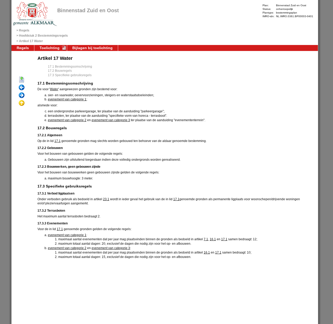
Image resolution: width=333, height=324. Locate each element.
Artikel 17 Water (31, 41)
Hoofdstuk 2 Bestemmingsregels (43, 35)
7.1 (206, 239)
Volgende (21, 95)
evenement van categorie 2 (67, 120)
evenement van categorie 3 (111, 120)
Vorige (21, 88)
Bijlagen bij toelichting (92, 48)
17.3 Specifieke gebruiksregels (70, 75)
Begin (21, 80)
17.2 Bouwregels (60, 71)
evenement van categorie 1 (67, 99)
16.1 (213, 239)
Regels (24, 30)
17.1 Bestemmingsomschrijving (70, 66)
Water (54, 89)
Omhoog (21, 103)
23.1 (106, 199)
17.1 (57, 141)
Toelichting (50, 48)
